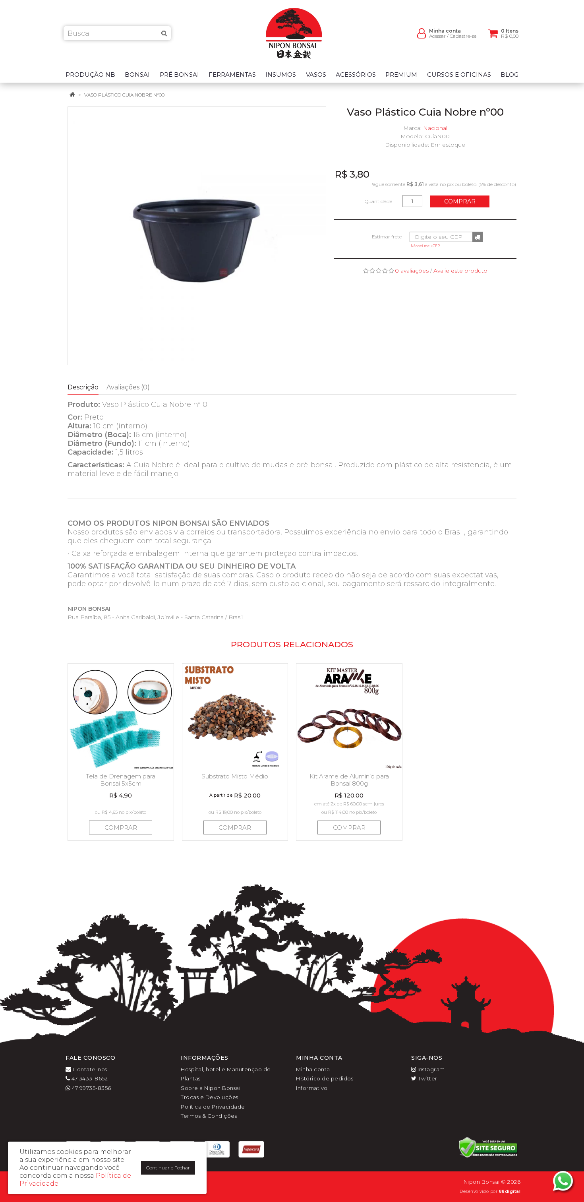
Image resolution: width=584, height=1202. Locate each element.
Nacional (435, 128)
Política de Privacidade (213, 1106)
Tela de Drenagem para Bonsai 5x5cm (120, 779)
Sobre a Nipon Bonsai (210, 1088)
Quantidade (378, 201)
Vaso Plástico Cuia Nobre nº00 (124, 95)
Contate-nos (89, 1069)
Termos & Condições (209, 1116)
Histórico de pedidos (324, 1078)
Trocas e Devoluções (209, 1097)
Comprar (460, 201)
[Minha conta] (421, 33)
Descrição (83, 387)
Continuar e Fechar (168, 1168)
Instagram (430, 1069)
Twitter (427, 1078)
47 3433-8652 (89, 1078)
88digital (510, 1191)
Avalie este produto (460, 270)
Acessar (437, 36)
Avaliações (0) (128, 387)
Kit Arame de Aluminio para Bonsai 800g (349, 779)
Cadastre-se (463, 36)
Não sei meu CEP (425, 246)
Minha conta (313, 1069)
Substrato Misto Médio (234, 776)
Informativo (312, 1088)
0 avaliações (412, 270)
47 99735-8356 (91, 1088)
